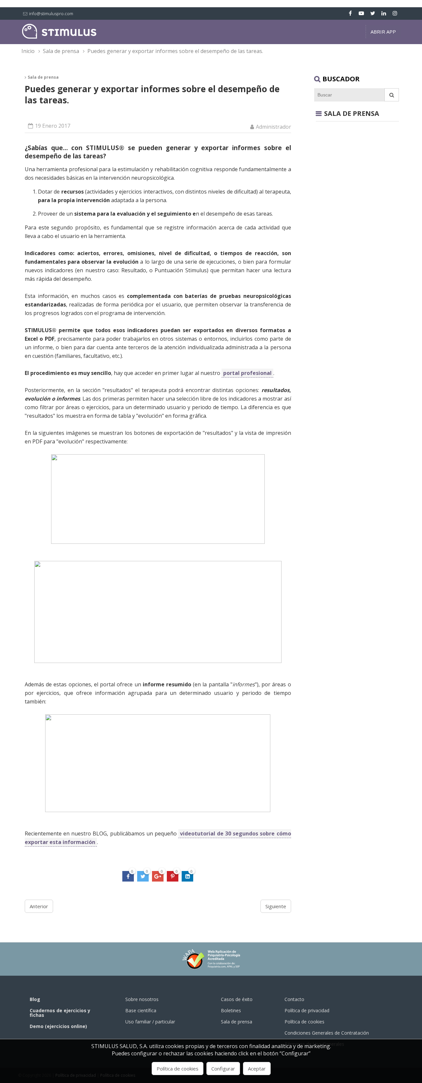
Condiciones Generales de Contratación (327, 1033)
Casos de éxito (237, 999)
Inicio (28, 51)
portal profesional (247, 373)
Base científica (140, 1010)
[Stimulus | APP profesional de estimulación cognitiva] (59, 37)
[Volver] (318, 113)
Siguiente (275, 906)
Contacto (294, 999)
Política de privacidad (307, 1010)
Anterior (39, 906)
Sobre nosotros (142, 999)
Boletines (231, 1010)
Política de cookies (304, 1021)
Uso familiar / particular (150, 1021)
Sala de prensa (61, 51)
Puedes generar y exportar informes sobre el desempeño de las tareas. (175, 51)
